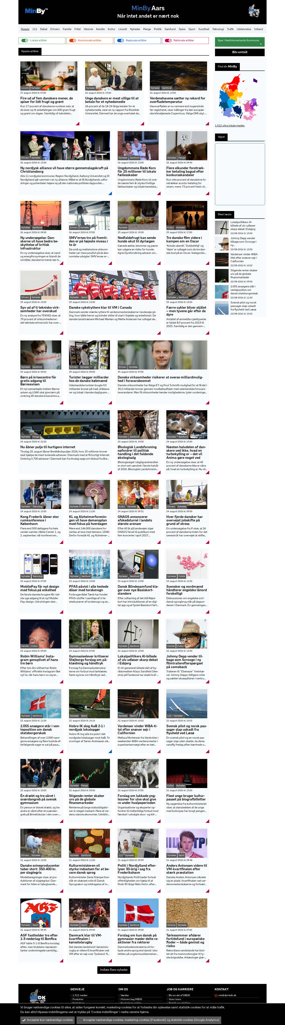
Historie (88, 29)
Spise (182, 29)
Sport (191, 29)
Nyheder (135, 29)
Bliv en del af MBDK (179, 995)
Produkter (78, 999)
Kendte (100, 29)
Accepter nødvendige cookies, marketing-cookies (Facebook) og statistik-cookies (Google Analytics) (151, 1020)
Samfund (170, 29)
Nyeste (25, 29)
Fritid (77, 29)
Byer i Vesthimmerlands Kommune (238, 40)
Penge (147, 29)
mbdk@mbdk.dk (227, 995)
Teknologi (218, 29)
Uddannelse (244, 29)
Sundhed (203, 29)
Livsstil (122, 29)
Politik (158, 29)
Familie (67, 29)
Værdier (125, 995)
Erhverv (55, 29)
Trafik (230, 29)
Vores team (175, 999)
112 (34, 29)
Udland (258, 29)
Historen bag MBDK (131, 999)
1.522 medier (80, 995)
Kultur (111, 29)
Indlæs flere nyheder (114, 970)
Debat (43, 29)
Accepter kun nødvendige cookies (50, 1020)
